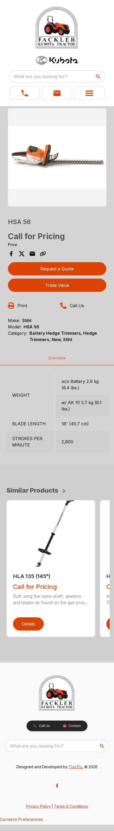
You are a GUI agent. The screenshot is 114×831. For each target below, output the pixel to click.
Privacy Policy (38, 806)
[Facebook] (57, 785)
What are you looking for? (40, 76)
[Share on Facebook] (11, 254)
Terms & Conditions (71, 806)
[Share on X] (22, 254)
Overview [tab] (57, 358)
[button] (25, 93)
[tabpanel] (57, 158)
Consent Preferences (21, 819)
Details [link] (28, 624)
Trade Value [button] (57, 285)
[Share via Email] (32, 254)
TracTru (75, 767)
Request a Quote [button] (57, 268)
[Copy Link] (43, 254)
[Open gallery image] (57, 157)
